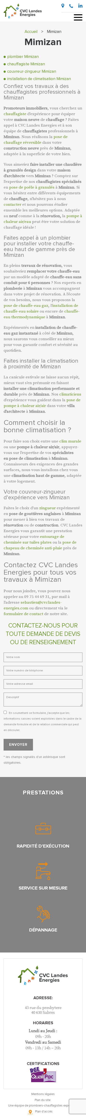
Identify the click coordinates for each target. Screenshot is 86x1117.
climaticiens (70, 394)
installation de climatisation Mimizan (39, 79)
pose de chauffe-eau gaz (26, 305)
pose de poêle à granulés (31, 187)
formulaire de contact (23, 614)
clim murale (70, 441)
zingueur (47, 508)
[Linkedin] (80, 6)
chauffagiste (15, 114)
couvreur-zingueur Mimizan (31, 72)
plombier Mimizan (23, 57)
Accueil (31, 32)
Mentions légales (43, 1094)
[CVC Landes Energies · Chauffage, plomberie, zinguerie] (23, 10)
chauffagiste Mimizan (26, 64)
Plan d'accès (44, 1111)
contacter (12, 204)
